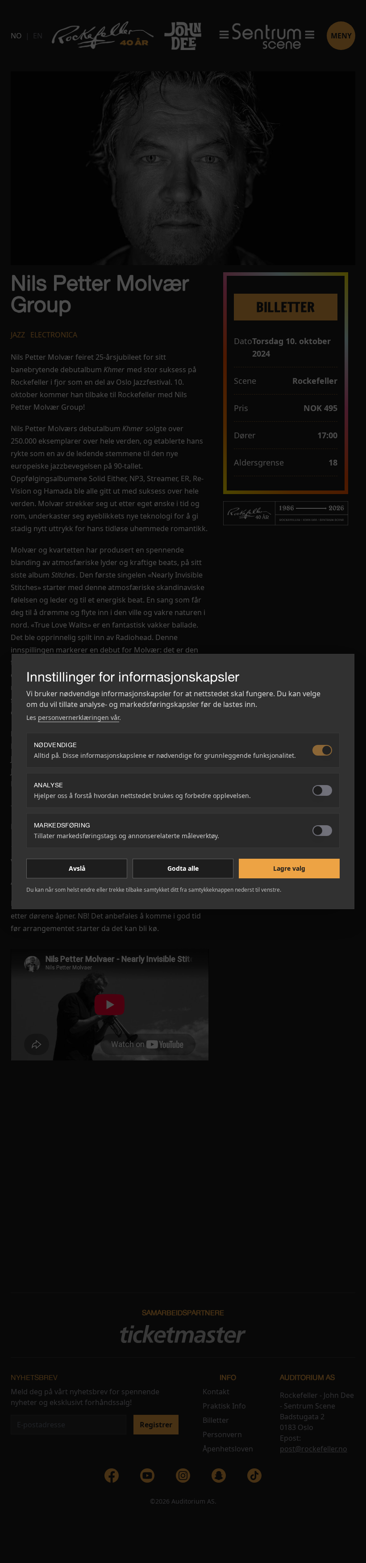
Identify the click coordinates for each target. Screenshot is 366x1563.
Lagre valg (289, 868)
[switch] (322, 750)
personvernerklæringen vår (78, 717)
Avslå (77, 868)
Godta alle (183, 868)
